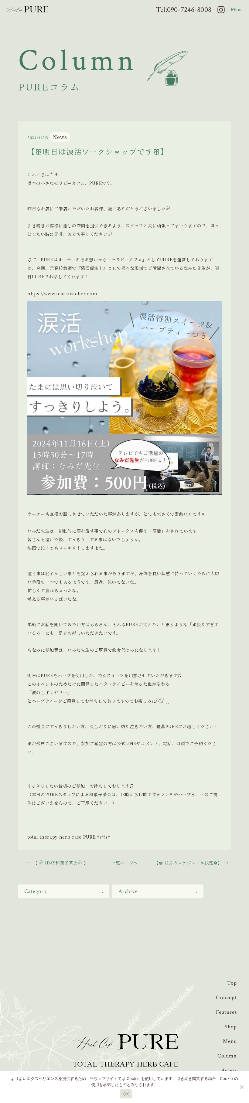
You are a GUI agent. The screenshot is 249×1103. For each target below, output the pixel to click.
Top (232, 982)
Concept (226, 997)
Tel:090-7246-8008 (183, 9)
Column (227, 1055)
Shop (231, 1026)
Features (226, 1012)
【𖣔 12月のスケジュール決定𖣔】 (188, 863)
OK (126, 1093)
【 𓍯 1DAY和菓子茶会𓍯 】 (60, 863)
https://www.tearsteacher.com (62, 293)
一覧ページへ (124, 863)
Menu (230, 1041)
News (60, 137)
